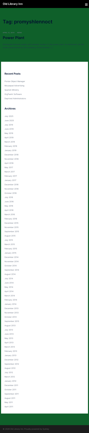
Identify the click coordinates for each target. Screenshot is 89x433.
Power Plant (13, 37)
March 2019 (10, 142)
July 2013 (9, 330)
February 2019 (11, 146)
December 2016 (11, 184)
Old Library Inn (13, 4)
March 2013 (10, 347)
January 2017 (10, 180)
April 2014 (9, 291)
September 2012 (12, 364)
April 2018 (9, 163)
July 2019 (9, 125)
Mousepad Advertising (14, 85)
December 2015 (11, 223)
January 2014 (10, 304)
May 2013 (9, 338)
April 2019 (9, 137)
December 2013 (11, 308)
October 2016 (11, 193)
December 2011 (11, 385)
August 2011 (10, 398)
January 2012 (10, 381)
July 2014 (9, 278)
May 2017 (9, 167)
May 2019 (9, 133)
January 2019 (10, 150)
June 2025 (9, 120)
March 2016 (10, 214)
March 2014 (10, 295)
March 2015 (10, 244)
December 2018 (11, 154)
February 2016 (11, 219)
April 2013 (9, 342)
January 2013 (10, 355)
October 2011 (10, 389)
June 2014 (9, 283)
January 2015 (10, 253)
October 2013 (11, 317)
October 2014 (11, 265)
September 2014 (12, 270)
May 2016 (9, 206)
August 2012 (10, 368)
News (19, 32)
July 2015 (9, 240)
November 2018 (12, 159)
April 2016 (9, 210)
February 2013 (11, 351)
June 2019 (9, 129)
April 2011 (9, 406)
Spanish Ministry (12, 90)
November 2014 (12, 261)
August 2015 (10, 236)
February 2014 (11, 300)
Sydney (46, 429)
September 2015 (12, 231)
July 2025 (9, 116)
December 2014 (11, 257)
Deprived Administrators (15, 98)
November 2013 (12, 312)
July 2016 (9, 197)
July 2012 (9, 372)
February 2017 (11, 176)
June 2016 (9, 201)
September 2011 (12, 394)
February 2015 (11, 248)
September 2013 (12, 321)
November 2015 (12, 227)
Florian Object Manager (15, 81)
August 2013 (10, 325)
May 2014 (9, 287)
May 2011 (9, 402)
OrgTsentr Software (13, 94)
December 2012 (11, 360)
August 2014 (10, 274)
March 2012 (10, 377)
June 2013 (9, 334)
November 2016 (12, 189)
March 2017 (10, 172)
